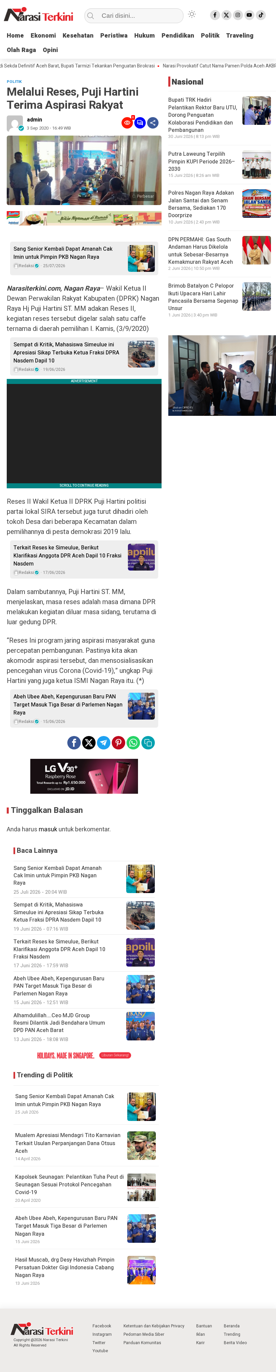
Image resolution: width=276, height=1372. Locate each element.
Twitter (99, 1343)
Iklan (200, 1334)
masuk (48, 829)
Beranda (232, 1326)
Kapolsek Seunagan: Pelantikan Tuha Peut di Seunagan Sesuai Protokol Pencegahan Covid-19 (69, 1185)
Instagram (102, 1334)
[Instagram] (238, 15)
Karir (200, 1343)
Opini (50, 50)
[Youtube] (249, 15)
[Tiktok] (261, 15)
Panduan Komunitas (142, 1343)
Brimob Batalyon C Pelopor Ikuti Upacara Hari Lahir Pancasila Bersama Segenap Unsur (203, 297)
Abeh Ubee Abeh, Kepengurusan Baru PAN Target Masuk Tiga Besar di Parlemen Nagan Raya (68, 705)
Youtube (100, 1351)
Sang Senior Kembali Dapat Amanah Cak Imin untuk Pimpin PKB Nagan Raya (62, 253)
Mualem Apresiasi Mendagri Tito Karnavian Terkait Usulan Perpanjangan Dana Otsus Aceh (67, 1143)
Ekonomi (43, 35)
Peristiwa (114, 35)
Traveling (239, 35)
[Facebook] (215, 15)
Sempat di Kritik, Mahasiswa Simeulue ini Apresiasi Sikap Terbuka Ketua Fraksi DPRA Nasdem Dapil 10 (66, 353)
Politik (210, 35)
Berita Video (235, 1343)
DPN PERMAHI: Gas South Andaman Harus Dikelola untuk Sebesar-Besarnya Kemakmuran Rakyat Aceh (200, 251)
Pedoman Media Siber (144, 1334)
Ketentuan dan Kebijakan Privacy (154, 1326)
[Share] (153, 123)
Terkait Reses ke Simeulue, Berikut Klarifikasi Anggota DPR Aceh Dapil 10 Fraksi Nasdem (67, 556)
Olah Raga (21, 50)
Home (15, 35)
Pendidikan (178, 35)
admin (34, 120)
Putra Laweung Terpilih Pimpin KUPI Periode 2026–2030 (201, 161)
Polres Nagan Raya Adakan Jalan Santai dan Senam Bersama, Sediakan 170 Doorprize (201, 204)
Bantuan (204, 1326)
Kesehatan (78, 35)
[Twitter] (226, 15)
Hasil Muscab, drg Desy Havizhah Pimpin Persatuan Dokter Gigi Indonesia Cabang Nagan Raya (64, 1268)
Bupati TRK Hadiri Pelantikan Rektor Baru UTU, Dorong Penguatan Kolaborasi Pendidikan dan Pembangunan (202, 115)
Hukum (144, 35)
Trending (232, 1334)
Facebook (102, 1326)
